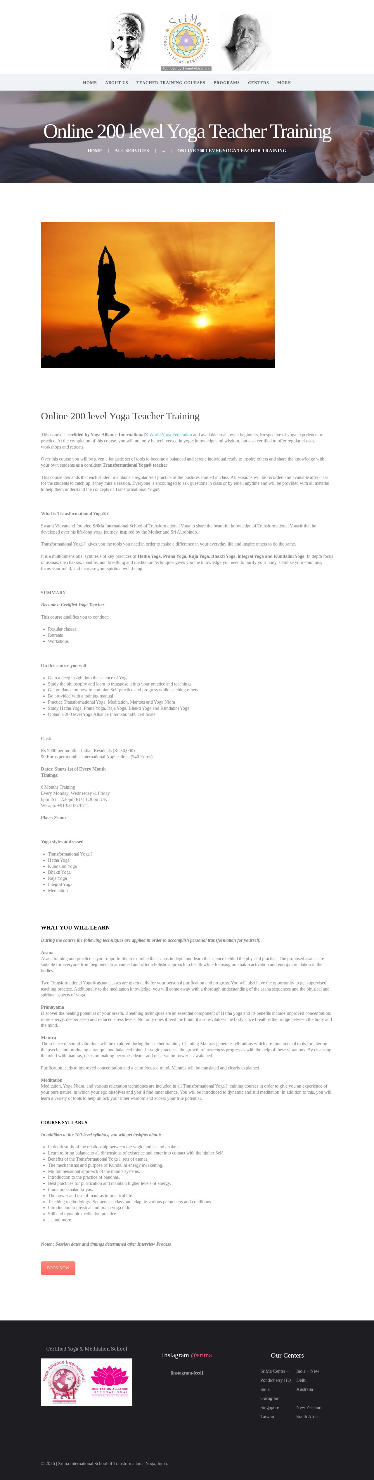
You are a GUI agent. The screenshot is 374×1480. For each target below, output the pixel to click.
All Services (132, 150)
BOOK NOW (58, 1268)
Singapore (269, 1407)
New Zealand (308, 1407)
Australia (304, 1389)
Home (95, 150)
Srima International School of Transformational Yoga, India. (113, 1463)
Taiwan (267, 1416)
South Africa (308, 1416)
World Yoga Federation (171, 434)
